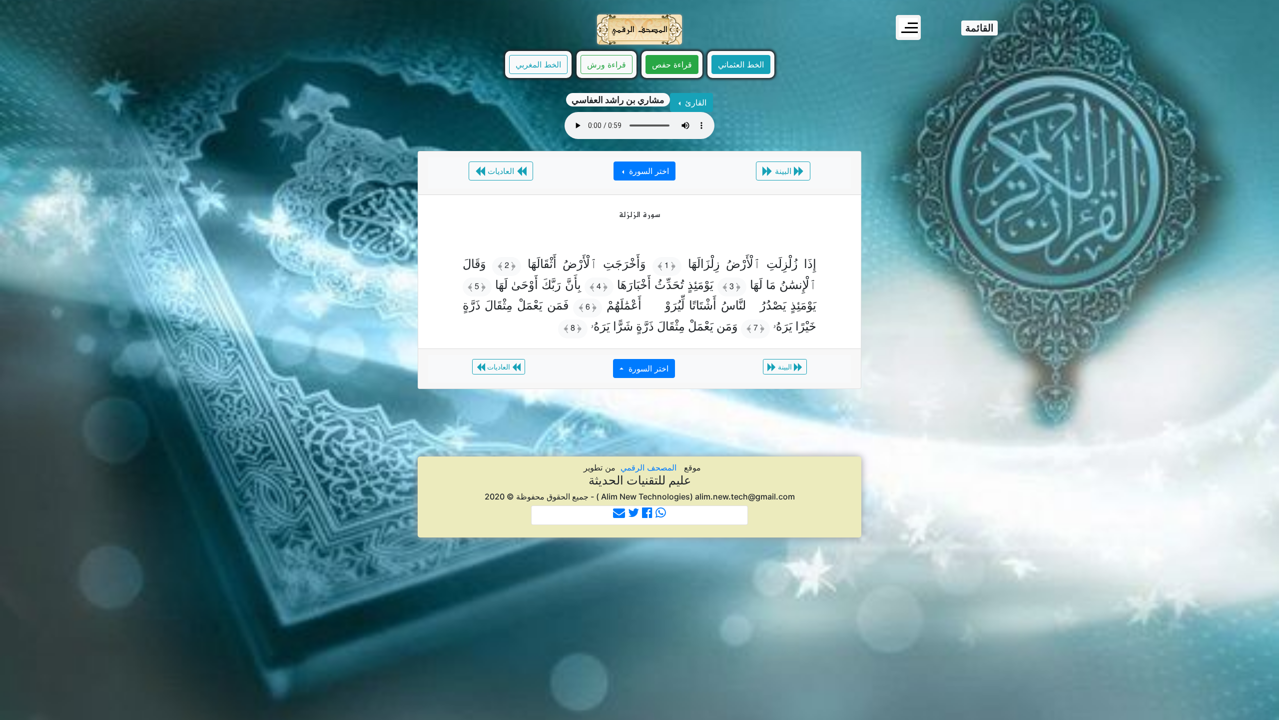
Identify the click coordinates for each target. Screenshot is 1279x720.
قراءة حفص (672, 65)
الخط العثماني (741, 65)
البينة (783, 171)
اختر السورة (648, 171)
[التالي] (107, 352)
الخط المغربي (538, 65)
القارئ (694, 103)
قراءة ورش (606, 65)
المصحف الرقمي (648, 467)
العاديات (501, 171)
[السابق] (1171, 352)
